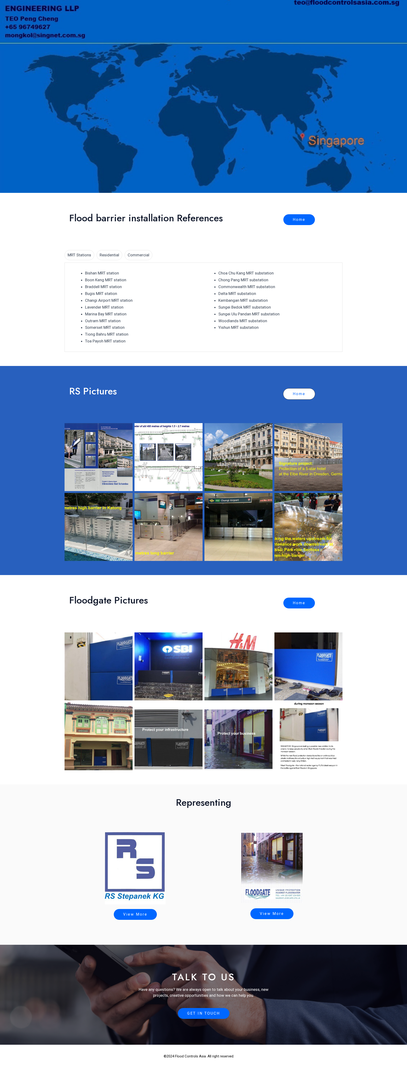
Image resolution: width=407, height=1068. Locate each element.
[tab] (79, 255)
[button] (299, 219)
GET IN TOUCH (203, 1013)
